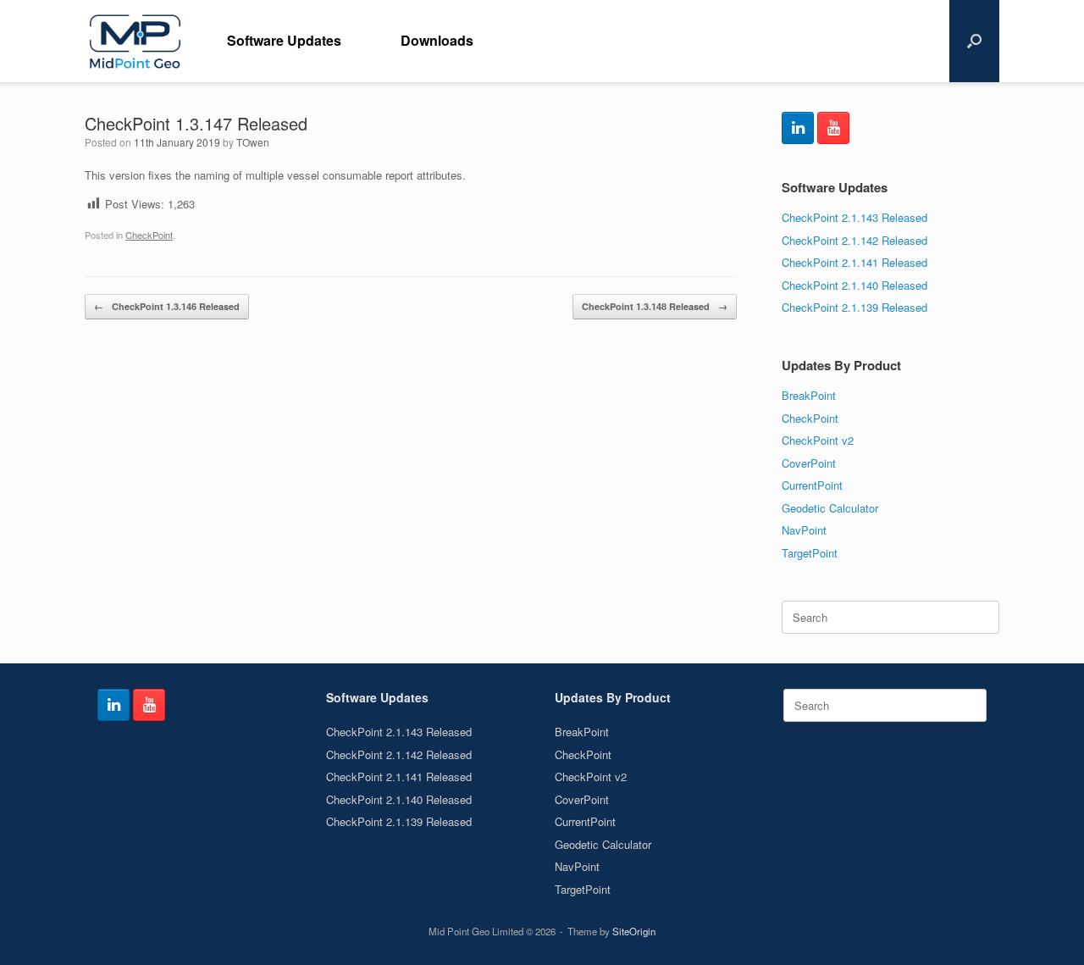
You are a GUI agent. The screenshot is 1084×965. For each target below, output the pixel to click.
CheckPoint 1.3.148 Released (654, 306)
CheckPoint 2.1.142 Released (854, 240)
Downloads (437, 40)
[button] (974, 41)
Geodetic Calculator (830, 508)
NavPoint (804, 530)
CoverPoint (809, 463)
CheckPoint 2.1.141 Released (854, 262)
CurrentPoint (812, 485)
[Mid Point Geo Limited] (135, 41)
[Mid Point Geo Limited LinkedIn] (798, 128)
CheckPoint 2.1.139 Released (854, 307)
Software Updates (284, 40)
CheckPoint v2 (818, 440)
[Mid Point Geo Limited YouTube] (833, 128)
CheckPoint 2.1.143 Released (854, 217)
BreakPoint (809, 395)
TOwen (252, 142)
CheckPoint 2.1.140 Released (854, 285)
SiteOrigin (633, 931)
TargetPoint (810, 553)
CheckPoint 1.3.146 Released (167, 306)
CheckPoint (149, 234)
